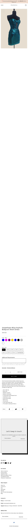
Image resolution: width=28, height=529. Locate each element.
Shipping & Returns (11, 367)
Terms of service (4, 471)
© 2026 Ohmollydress (13, 526)
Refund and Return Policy (6, 475)
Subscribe (23, 438)
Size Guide (4, 367)
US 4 (8, 349)
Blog (2, 493)
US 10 (21, 349)
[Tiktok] (10, 463)
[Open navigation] (2, 5)
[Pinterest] (22, 409)
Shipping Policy (4, 473)
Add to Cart (20, 372)
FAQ (2, 488)
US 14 (9, 352)
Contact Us (3, 486)
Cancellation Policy (5, 476)
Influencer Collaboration (6, 477)
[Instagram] (8, 463)
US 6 (12, 349)
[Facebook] (9, 409)
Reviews (2, 490)
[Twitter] (16, 409)
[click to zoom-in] (3, 11)
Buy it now (14, 376)
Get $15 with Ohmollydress (6, 492)
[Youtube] (6, 463)
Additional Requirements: (8, 357)
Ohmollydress (14, 5)
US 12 (4, 352)
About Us (3, 485)
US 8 (17, 349)
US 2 (4, 349)
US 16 (13, 352)
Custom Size (20, 352)
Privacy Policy (4, 472)
